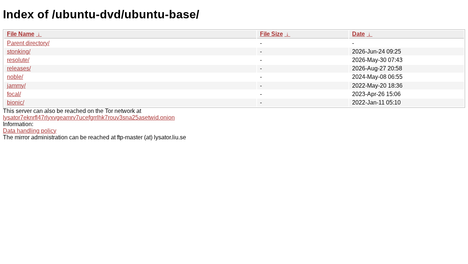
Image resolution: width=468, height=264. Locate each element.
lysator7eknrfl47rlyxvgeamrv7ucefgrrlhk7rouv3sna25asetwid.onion (89, 117)
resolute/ (18, 60)
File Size (271, 34)
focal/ (14, 94)
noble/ (15, 77)
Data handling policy (29, 131)
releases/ (19, 68)
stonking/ (18, 51)
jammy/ (16, 85)
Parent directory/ (28, 43)
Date (358, 34)
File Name (20, 34)
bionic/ (15, 102)
